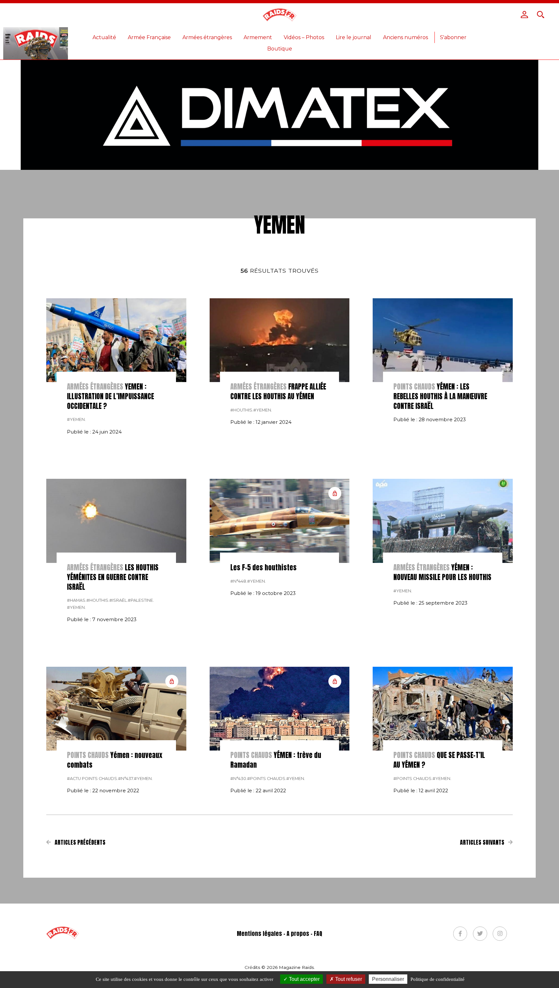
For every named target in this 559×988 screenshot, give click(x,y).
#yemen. (76, 419)
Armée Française (149, 37)
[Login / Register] (524, 14)
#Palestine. (141, 600)
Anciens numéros (405, 37)
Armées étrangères (207, 37)
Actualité (104, 37)
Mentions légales (259, 933)
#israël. (118, 600)
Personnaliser (388, 979)
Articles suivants (483, 842)
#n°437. (126, 778)
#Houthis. (241, 410)
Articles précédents (79, 842)
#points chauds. (266, 778)
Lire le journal (353, 37)
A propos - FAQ (304, 933)
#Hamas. (76, 600)
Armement (258, 37)
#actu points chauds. (92, 778)
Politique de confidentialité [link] (438, 979)
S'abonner (453, 37)
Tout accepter (304, 979)
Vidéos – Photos (304, 37)
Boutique (279, 49)
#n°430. (238, 778)
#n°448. (238, 581)
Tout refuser (348, 979)
